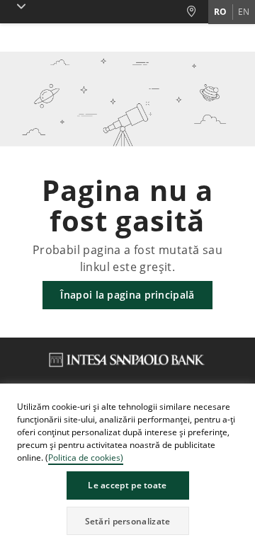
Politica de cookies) (85, 458)
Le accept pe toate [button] (127, 485)
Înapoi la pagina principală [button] (127, 294)
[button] (243, 396)
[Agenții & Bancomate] (197, 11)
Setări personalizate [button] (128, 521)
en (243, 12)
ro (220, 12)
